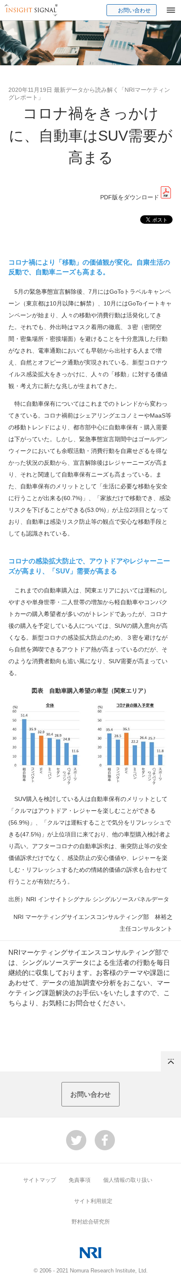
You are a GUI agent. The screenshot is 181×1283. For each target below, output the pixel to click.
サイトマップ (39, 1180)
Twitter (76, 1140)
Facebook (105, 1140)
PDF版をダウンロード (129, 197)
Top (171, 1061)
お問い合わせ (134, 10)
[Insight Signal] (31, 10)
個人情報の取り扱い (127, 1180)
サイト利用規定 (93, 1201)
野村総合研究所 (91, 1222)
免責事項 (79, 1180)
